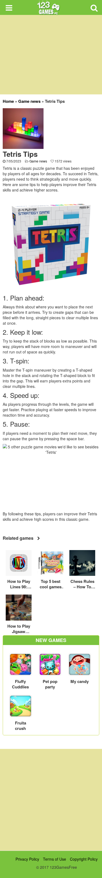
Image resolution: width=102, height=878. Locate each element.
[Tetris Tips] (23, 128)
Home (8, 101)
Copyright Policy (84, 859)
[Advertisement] (51, 800)
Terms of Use (54, 859)
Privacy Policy (27, 859)
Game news (29, 101)
